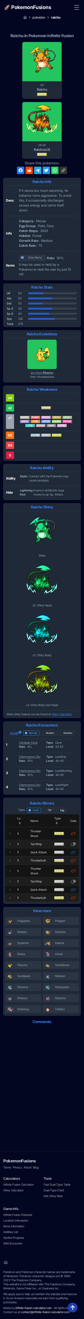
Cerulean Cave (28, 742)
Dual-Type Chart (54, 1190)
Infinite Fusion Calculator (18, 1184)
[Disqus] (42, 1079)
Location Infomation (15, 1220)
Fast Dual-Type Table (57, 1184)
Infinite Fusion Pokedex (17, 1214)
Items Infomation (13, 1226)
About (27, 1167)
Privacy (17, 1167)
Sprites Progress (13, 1237)
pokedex (38, 17)
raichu (56, 17)
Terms (7, 1167)
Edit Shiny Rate (53, 1196)
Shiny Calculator (62, 714)
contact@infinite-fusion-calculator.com (45, 1312)
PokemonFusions (19, 1160)
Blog (36, 1167)
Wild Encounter (12, 1243)
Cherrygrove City (30, 756)
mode (14, 733)
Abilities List (10, 1232)
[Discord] (6, 1263)
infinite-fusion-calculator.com (33, 1308)
